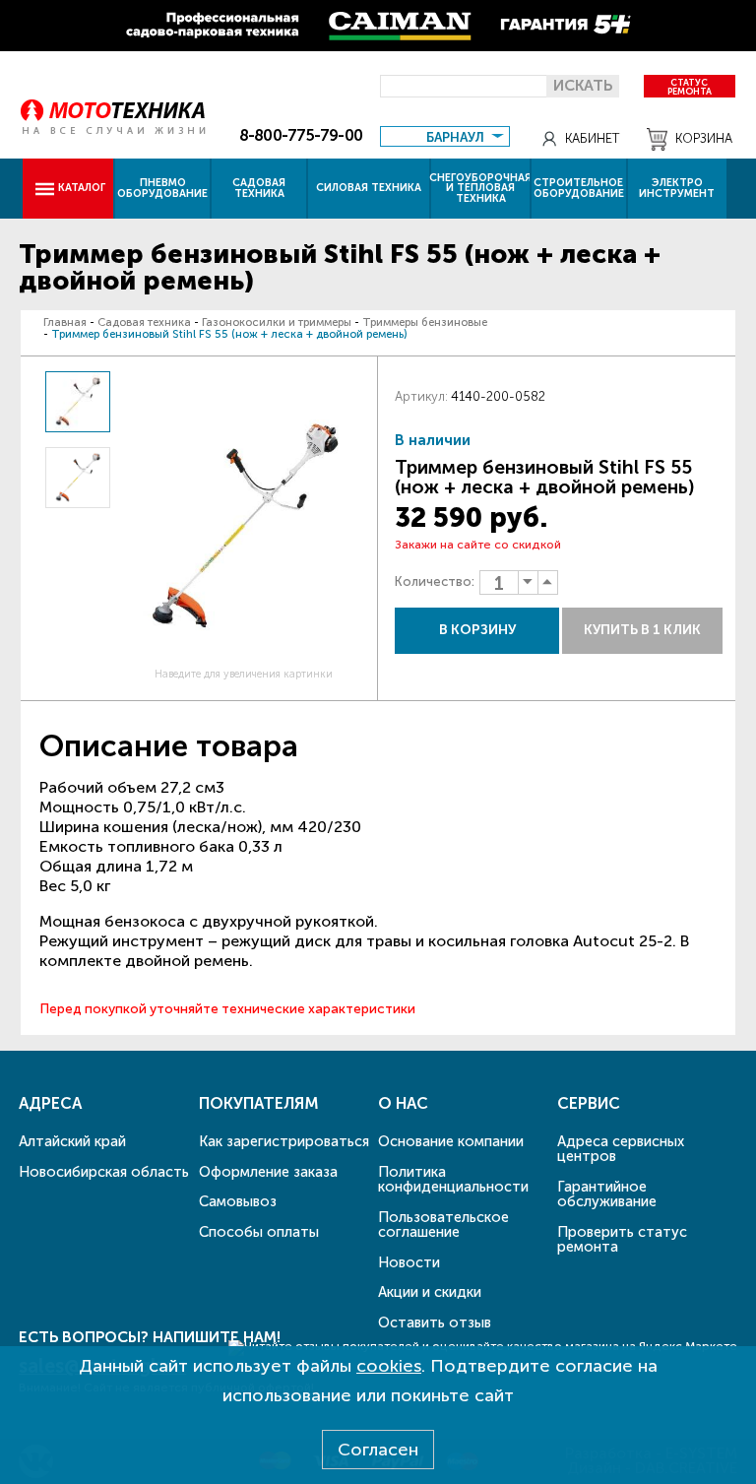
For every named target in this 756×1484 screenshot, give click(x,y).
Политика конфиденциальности (453, 1179)
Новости (409, 1262)
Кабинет (592, 138)
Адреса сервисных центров (620, 1148)
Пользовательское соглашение (443, 1224)
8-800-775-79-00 (300, 135)
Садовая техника (258, 188)
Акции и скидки (429, 1292)
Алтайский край (72, 1141)
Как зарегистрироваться (284, 1141)
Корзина (703, 138)
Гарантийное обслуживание (607, 1194)
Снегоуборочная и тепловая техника (480, 188)
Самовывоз (238, 1201)
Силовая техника (368, 187)
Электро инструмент (677, 188)
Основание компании (451, 1141)
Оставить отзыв (434, 1322)
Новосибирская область (104, 1172)
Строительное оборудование (579, 188)
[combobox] (444, 135)
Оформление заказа (268, 1172)
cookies (388, 1366)
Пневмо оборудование (162, 188)
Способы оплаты (259, 1232)
